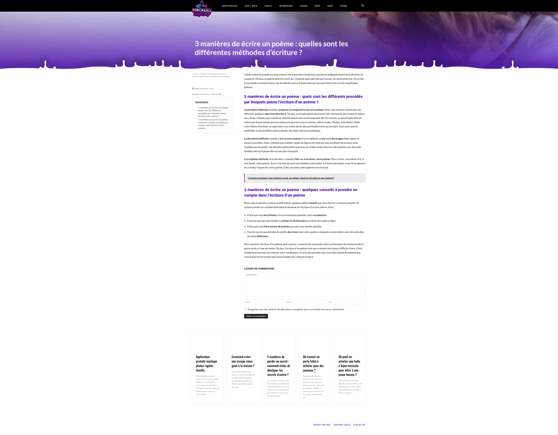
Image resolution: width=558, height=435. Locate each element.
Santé (330, 5)
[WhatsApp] (219, 82)
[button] (362, 6)
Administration (230, 5)
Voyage (343, 5)
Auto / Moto (251, 5)
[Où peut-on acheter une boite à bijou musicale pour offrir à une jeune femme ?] (350, 341)
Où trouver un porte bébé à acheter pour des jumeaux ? (313, 363)
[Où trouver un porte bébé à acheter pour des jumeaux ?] (314, 341)
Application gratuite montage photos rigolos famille (206, 363)
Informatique (286, 5)
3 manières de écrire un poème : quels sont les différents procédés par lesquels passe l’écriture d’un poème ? (213, 111)
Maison (304, 5)
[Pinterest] (212, 82)
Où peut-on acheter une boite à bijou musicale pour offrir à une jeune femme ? (349, 365)
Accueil (195, 74)
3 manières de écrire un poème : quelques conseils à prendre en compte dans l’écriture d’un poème (213, 123)
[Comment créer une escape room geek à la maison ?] (243, 341)
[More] (226, 82)
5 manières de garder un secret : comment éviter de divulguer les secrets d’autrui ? (278, 365)
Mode (317, 5)
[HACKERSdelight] (202, 8)
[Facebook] (199, 82)
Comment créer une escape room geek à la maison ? (243, 361)
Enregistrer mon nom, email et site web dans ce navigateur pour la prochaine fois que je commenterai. (296, 309)
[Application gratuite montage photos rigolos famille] (207, 341)
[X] (206, 82)
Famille (268, 5)
